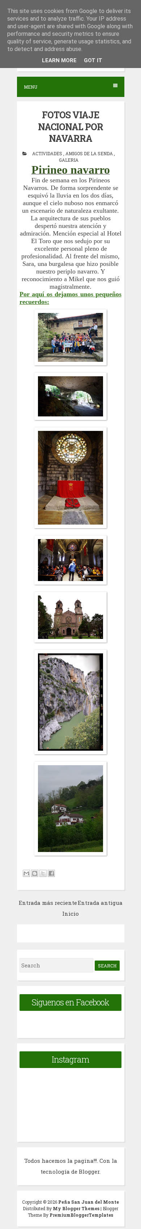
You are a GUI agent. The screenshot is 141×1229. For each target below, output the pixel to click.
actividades (47, 153)
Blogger (89, 1171)
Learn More (59, 60)
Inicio (70, 913)
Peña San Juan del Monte (88, 1202)
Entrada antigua (100, 902)
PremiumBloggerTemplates (81, 1215)
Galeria (68, 160)
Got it (93, 60)
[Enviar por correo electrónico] (26, 873)
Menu (30, 87)
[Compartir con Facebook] (51, 873)
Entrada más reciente (48, 902)
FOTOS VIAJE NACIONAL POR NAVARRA (70, 126)
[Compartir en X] (43, 873)
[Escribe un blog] (34, 873)
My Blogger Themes (77, 1208)
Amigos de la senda (89, 153)
